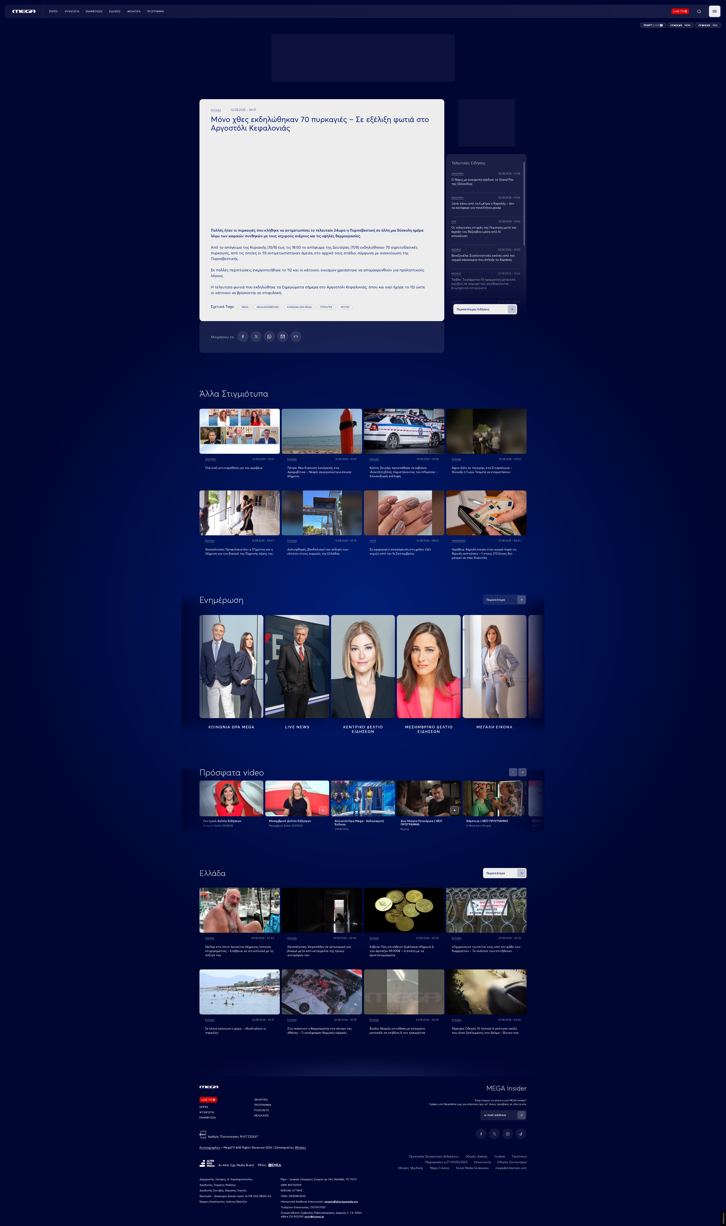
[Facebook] (243, 336)
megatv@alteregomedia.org (341, 1201)
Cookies (499, 1156)
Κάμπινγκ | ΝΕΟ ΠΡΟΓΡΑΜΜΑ (487, 821)
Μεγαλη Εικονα (494, 727)
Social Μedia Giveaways (472, 1168)
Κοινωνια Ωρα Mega (231, 727)
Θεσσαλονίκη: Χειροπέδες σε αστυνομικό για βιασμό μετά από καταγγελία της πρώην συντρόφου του (319, 951)
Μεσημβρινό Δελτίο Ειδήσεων (290, 821)
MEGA (245, 307)
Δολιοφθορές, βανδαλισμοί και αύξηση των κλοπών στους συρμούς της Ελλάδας (317, 551)
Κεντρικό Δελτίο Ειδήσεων (222, 821)
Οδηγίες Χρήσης (476, 1156)
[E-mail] (282, 336)
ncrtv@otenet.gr (314, 1216)
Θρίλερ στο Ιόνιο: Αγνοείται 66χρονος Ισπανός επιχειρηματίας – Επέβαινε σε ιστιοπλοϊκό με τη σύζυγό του (239, 951)
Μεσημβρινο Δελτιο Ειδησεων (429, 729)
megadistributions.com (511, 1168)
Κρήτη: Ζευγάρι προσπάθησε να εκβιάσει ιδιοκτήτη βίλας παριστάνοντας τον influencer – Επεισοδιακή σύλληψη (403, 472)
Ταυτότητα (519, 1156)
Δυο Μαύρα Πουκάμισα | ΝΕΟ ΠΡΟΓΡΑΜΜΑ (421, 822)
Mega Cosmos (439, 1168)
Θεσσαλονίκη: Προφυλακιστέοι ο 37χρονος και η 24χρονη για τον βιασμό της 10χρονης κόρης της (239, 551)
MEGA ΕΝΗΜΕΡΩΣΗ (268, 307)
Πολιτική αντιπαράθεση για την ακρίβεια (233, 468)
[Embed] (296, 336)
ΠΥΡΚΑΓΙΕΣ (326, 307)
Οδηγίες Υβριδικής (410, 1168)
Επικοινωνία (482, 1162)
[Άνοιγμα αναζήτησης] (699, 11)
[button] (714, 11)
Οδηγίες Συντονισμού (512, 1162)
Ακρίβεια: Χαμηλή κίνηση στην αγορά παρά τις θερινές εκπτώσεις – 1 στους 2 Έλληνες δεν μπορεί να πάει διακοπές (484, 553)
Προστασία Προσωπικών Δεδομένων (434, 1156)
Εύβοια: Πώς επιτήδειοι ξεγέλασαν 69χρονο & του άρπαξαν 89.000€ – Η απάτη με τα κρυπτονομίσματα (402, 951)
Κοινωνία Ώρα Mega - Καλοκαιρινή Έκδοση (359, 822)
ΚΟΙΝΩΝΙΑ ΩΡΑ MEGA (299, 307)
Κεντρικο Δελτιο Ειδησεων (363, 729)
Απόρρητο (723, 1218)
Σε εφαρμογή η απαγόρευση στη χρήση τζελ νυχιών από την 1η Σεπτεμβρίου (400, 551)
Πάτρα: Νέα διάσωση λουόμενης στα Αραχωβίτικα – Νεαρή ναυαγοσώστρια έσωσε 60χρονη (319, 472)
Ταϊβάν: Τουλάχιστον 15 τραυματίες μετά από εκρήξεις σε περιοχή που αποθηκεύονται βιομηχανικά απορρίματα (483, 284)
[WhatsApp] (269, 336)
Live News (297, 727)
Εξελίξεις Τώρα (543, 821)
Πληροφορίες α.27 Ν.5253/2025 (446, 1162)
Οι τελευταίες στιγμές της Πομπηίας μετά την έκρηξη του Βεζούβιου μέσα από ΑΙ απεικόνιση (483, 232)
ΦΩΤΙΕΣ (345, 307)
